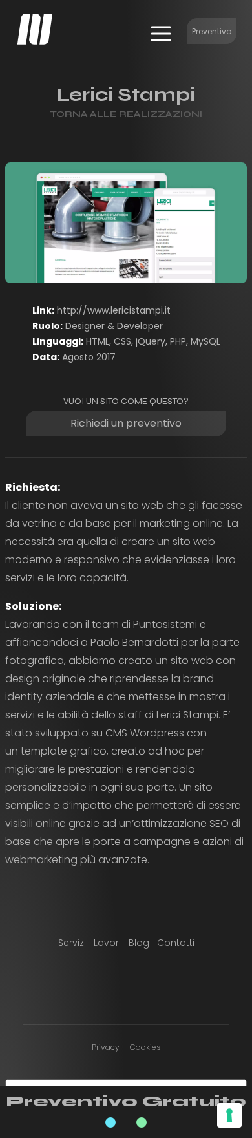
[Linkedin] (126, 981)
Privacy (106, 1047)
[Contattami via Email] (110, 1122)
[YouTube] (172, 981)
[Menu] (160, 33)
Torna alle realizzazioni (126, 114)
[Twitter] (149, 981)
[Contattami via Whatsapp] (141, 1122)
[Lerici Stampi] (126, 222)
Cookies (145, 1047)
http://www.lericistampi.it (114, 310)
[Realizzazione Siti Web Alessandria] (35, 29)
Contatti (175, 942)
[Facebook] (79, 981)
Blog (139, 942)
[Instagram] (102, 981)
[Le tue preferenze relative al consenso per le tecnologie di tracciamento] (229, 1115)
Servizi (72, 942)
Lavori (107, 942)
